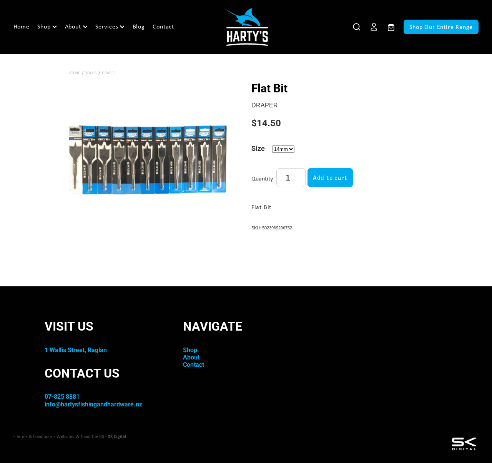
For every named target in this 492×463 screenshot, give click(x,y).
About (74, 26)
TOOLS (90, 72)
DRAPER (109, 72)
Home (21, 26)
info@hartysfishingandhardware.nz (93, 404)
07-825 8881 (62, 396)
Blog (139, 26)
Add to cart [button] (330, 177)
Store (74, 72)
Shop (44, 26)
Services (107, 26)
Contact (163, 26)
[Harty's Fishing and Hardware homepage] (246, 27)
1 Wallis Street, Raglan (76, 350)
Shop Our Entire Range (441, 27)
